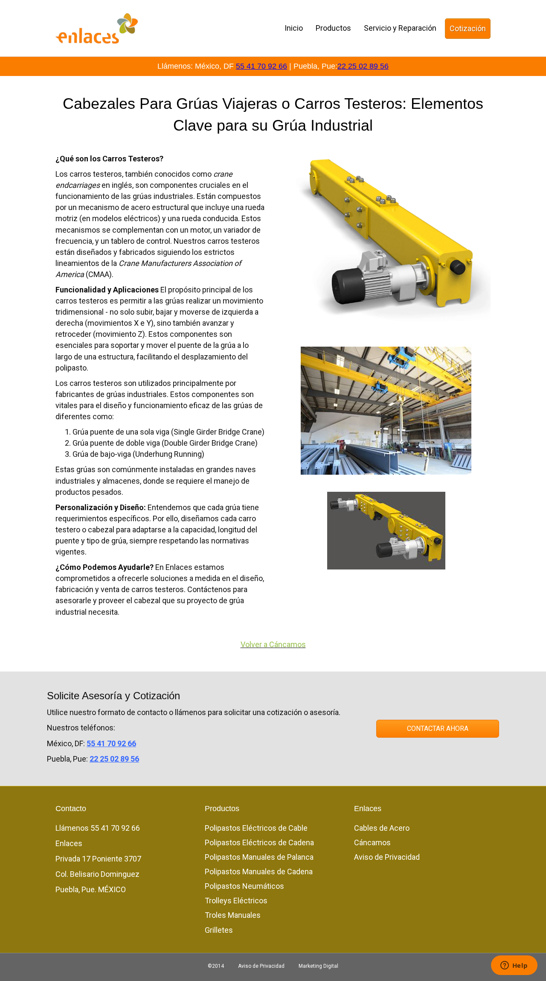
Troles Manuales (233, 915)
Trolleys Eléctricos (236, 900)
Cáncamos (372, 842)
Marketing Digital (318, 966)
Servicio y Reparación (400, 27)
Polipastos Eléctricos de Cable (256, 827)
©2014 (216, 966)
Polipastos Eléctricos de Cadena (259, 842)
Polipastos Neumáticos (244, 886)
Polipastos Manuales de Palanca (259, 857)
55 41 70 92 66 (261, 66)
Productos (333, 27)
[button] (437, 729)
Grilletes (219, 930)
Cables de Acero (382, 827)
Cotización (468, 28)
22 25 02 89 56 (363, 66)
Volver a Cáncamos (273, 644)
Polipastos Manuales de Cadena (259, 871)
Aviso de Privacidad (387, 857)
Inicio (294, 27)
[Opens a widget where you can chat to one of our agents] (514, 966)
